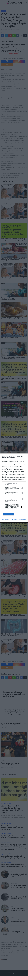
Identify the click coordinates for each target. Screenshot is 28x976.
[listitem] (14, 484)
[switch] (22, 488)
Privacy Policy (22, 519)
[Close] (24, 456)
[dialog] (14, 488)
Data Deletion (5, 519)
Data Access (14, 519)
